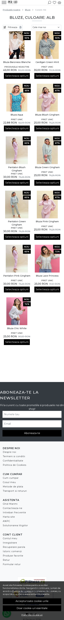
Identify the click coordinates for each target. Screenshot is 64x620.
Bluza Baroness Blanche (17, 62)
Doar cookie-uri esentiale (32, 608)
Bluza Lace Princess (47, 275)
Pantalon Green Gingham (17, 223)
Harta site (9, 516)
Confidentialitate (13, 460)
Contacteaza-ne (12, 508)
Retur (6, 560)
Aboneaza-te (32, 433)
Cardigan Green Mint (47, 62)
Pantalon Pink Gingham (16, 275)
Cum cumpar (11, 478)
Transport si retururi (15, 491)
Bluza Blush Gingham (47, 114)
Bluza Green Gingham (47, 167)
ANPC (6, 521)
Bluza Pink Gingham (47, 221)
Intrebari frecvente (14, 512)
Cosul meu (9, 482)
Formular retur (12, 564)
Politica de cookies (22, 591)
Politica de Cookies (14, 465)
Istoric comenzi (12, 551)
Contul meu (10, 538)
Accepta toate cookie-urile (32, 601)
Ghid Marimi (10, 503)
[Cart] (59, 2)
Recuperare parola (14, 547)
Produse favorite (13, 555)
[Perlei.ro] (13, 2)
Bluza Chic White (17, 328)
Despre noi (9, 452)
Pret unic (47, 67)
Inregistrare (10, 542)
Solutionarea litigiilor (15, 525)
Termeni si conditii (14, 456)
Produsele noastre (11, 10)
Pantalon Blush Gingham (16, 169)
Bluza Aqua (17, 114)
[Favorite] (54, 2)
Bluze (27, 10)
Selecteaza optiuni (16, 75)
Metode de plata (13, 486)
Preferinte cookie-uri (32, 615)
